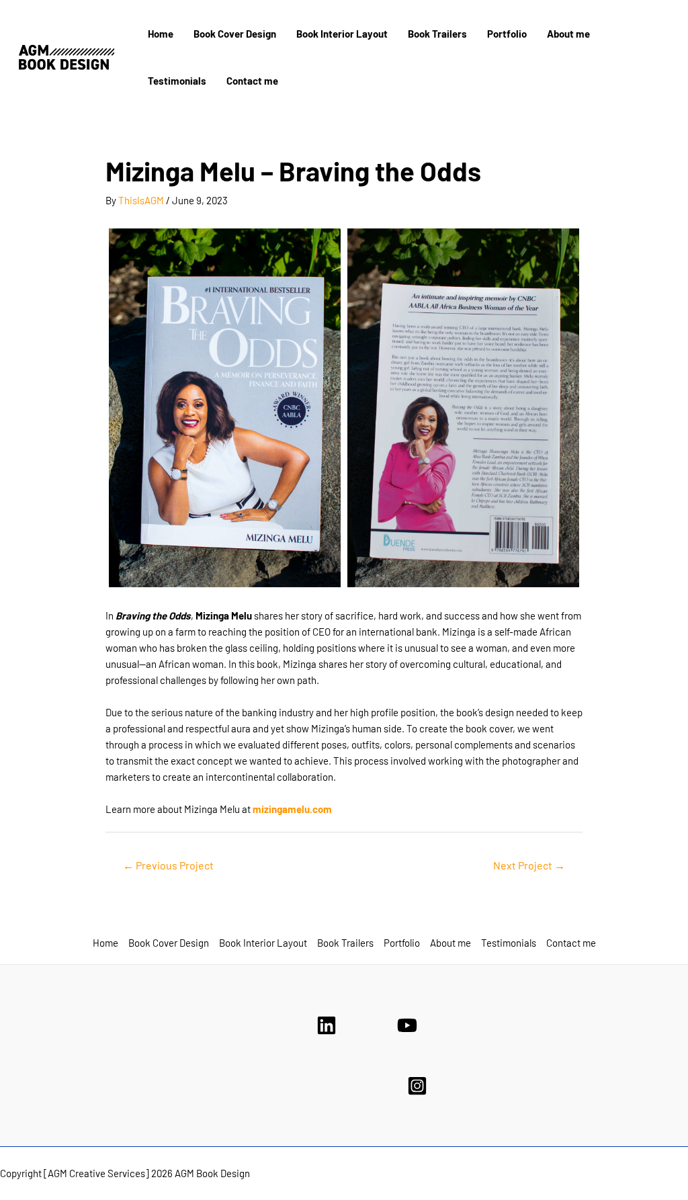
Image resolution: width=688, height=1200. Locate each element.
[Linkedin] (326, 1025)
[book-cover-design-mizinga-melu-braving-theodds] (225, 407)
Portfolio (507, 34)
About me (568, 34)
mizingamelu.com (292, 809)
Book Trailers (437, 34)
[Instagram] (417, 1086)
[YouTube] (407, 1025)
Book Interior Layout (342, 34)
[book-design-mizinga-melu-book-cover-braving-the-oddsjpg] (463, 407)
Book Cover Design (235, 34)
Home (160, 34)
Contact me (252, 81)
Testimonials (177, 81)
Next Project (529, 865)
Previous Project (168, 865)
